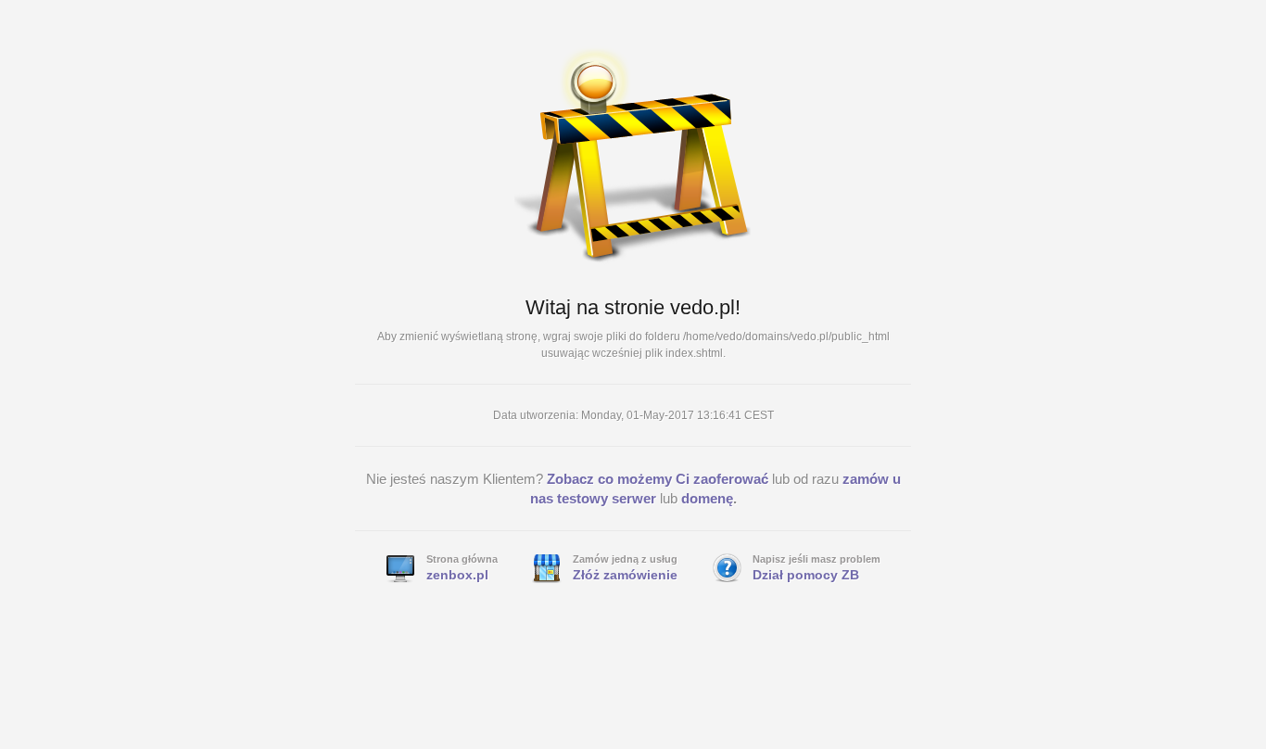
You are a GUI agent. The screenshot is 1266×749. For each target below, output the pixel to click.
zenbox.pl (457, 574)
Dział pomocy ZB (806, 574)
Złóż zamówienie (625, 574)
